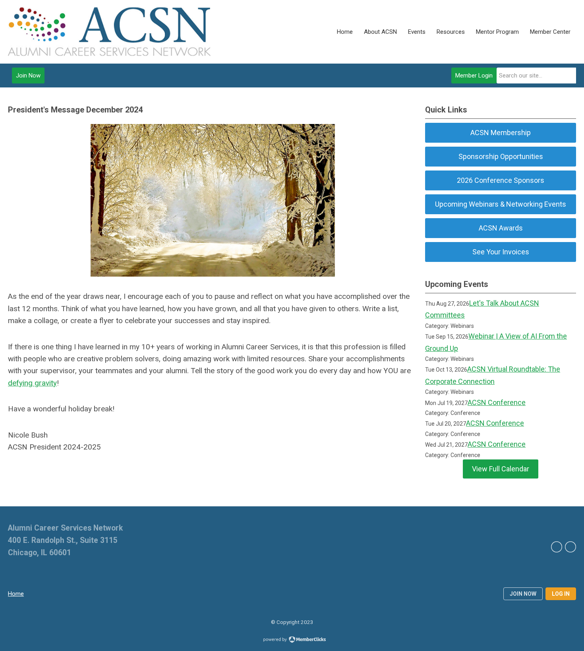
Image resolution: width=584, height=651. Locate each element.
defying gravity (32, 383)
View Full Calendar (500, 469)
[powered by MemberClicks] (292, 640)
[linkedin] (556, 546)
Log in (561, 594)
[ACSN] (109, 32)
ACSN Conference (497, 402)
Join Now (28, 75)
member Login (474, 75)
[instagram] (570, 546)
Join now (523, 594)
